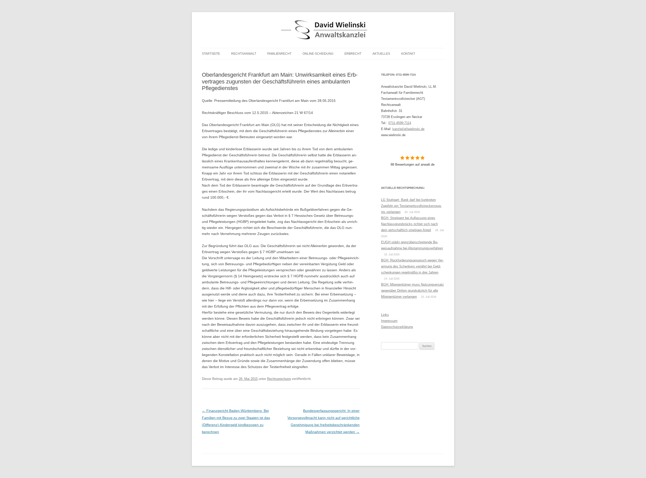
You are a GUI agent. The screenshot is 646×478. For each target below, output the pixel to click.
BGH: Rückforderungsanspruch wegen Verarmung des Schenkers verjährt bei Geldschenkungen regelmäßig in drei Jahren (412, 266)
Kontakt (408, 53)
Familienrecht (279, 53)
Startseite (211, 53)
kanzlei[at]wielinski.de (408, 129)
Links (385, 315)
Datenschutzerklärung (397, 327)
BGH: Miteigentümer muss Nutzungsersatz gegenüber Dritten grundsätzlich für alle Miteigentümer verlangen (412, 290)
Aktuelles (381, 53)
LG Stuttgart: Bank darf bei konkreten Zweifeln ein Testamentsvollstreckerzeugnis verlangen (411, 206)
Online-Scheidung (318, 53)
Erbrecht (352, 53)
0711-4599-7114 (399, 123)
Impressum (389, 321)
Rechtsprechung (279, 379)
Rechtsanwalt (243, 53)
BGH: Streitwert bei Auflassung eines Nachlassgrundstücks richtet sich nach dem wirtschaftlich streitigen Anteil (409, 224)
